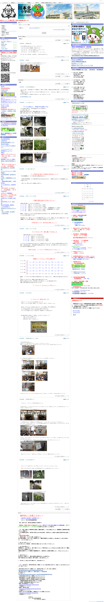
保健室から (4, 31)
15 (92, 193)
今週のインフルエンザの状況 (31, 196)
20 (89, 195)
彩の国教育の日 (5, 167)
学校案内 (29, 2)
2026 (87, 184)
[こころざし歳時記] (8, 95)
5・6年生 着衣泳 (4, 48)
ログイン (101, 0)
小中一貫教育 (4, 29)
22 (92, 195)
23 (82, 197)
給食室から (4, 28)
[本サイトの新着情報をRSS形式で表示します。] (7, 39)
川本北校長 (67, 60)
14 (90, 193)
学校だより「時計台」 (53, 2)
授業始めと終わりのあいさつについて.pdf (82, 65)
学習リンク (61, 2)
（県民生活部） (79, 273)
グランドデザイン (21, 2)
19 (87, 195)
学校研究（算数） (4, 44)
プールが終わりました (30, 102)
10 (84, 193)
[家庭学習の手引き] (78, 266)
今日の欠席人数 (28, 292)
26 (82, 190)
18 (85, 195)
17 (84, 195)
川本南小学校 (4, 90)
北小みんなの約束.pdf (77, 59)
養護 (56, 29)
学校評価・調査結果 (44, 2)
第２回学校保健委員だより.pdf (25, 96)
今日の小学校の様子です (30, 459)
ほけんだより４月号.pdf (33, 27)
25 (85, 197)
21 (90, 195)
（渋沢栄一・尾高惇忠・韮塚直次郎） (8, 111)
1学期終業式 (3, 45)
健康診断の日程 (28, 43)
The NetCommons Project (100, 601)
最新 (2, 39)
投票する (59, 29)
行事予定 (37, 2)
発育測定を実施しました (30, 399)
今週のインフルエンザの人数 (31, 228)
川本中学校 (4, 91)
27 (84, 190)
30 (89, 190)
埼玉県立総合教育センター (8, 142)
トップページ (5, 2)
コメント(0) (67, 29)
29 (87, 190)
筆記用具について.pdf (77, 63)
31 (90, 190)
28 (85, 190)
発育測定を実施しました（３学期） (32, 338)
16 (82, 195)
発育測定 (27, 60)
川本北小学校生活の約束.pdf (78, 61)
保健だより (21, 24)
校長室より (13, 2)
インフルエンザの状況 (30, 255)
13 (89, 193)
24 (84, 197)
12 (87, 193)
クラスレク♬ (3, 47)
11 (85, 193)
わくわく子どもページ (6, 171)
